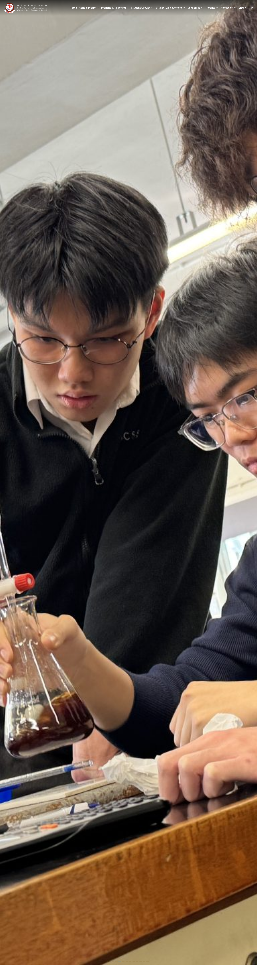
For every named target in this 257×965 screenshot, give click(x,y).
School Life (194, 7)
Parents (210, 7)
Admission (227, 7)
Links (241, 7)
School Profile (87, 7)
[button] (126, 961)
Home (73, 7)
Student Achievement (169, 7)
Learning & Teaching (113, 7)
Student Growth (140, 7)
